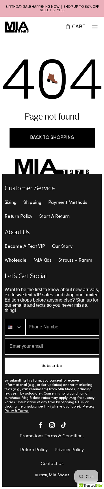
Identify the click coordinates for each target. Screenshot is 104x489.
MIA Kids (42, 260)
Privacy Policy (69, 450)
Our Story (62, 246)
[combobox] (15, 327)
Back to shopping (52, 137)
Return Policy (18, 216)
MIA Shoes (59, 475)
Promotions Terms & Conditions (52, 436)
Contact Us (52, 464)
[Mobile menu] (94, 27)
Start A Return (54, 216)
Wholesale (16, 260)
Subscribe (52, 366)
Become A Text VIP (25, 246)
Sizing (10, 202)
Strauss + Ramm (75, 260)
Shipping (32, 202)
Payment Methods (67, 202)
